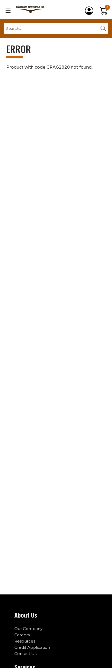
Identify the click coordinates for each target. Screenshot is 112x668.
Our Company (28, 628)
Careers (22, 634)
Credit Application (32, 647)
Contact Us (25, 653)
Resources (24, 641)
